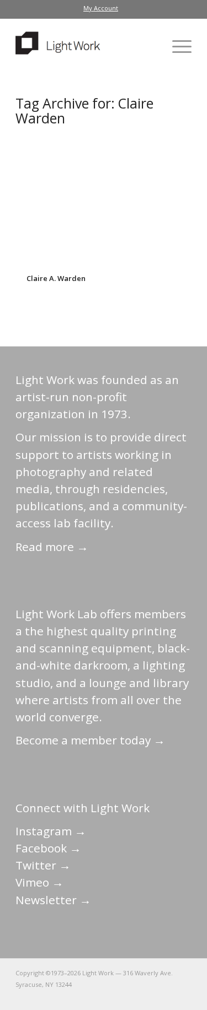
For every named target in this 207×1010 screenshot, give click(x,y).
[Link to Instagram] (133, 996)
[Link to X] (100, 996)
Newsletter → (53, 900)
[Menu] (176, 46)
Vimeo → (39, 882)
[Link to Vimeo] (150, 996)
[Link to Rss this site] (183, 996)
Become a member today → (90, 740)
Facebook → (48, 848)
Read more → (51, 546)
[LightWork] (85, 46)
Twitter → (43, 865)
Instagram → (50, 831)
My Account (100, 8)
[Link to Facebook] (117, 996)
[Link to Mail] (84, 996)
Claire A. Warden (56, 278)
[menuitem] (101, 8)
